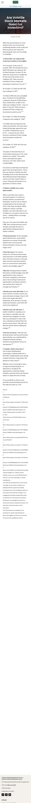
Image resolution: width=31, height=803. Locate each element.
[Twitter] (6, 794)
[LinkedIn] (9, 794)
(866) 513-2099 (11, 785)
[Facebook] (3, 794)
